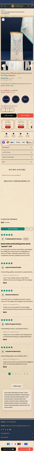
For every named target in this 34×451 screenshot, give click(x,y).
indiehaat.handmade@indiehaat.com (17, 426)
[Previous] (3, 65)
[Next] (31, 65)
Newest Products (14, 401)
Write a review (13, 229)
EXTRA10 (21, 127)
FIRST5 (8, 127)
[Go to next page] (27, 374)
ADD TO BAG (8, 449)
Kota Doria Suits (18, 399)
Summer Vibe (23, 405)
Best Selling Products (17, 392)
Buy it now (25, 115)
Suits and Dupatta (13, 405)
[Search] (5, 6)
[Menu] (1, 6)
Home (2, 10)
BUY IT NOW (25, 449)
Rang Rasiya (23, 403)
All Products (7, 392)
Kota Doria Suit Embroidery (17, 397)
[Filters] (27, 229)
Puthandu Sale (23, 401)
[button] (31, 6)
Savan (6, 405)
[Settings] (28, 6)
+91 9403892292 (11, 422)
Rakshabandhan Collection (12, 403)
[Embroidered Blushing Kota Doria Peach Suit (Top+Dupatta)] (4, 65)
